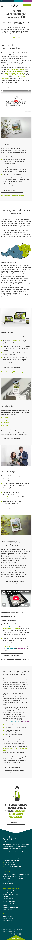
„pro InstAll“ (5, 78)
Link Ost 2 (21, 247)
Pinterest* (6, 422)
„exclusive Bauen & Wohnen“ (16, 69)
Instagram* (6, 420)
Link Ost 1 (27, 251)
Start (3, 22)
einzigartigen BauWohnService (16, 71)
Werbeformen (16, 340)
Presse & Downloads (8, 909)
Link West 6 (21, 255)
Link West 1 (9, 251)
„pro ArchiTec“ (20, 77)
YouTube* (6, 425)
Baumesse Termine (8, 883)
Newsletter (22, 880)
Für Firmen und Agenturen (14, 22)
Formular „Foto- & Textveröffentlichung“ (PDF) (15, 749)
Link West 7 (22, 251)
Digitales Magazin (7, 916)
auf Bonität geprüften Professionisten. (13, 75)
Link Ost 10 (22, 255)
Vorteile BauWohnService (9, 874)
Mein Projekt (27, 5)
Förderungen (6, 880)
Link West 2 (18, 253)
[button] (16, 38)
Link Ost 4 (19, 246)
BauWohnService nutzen (9, 876)
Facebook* (6, 417)
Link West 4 (19, 255)
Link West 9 (22, 258)
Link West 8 (22, 253)
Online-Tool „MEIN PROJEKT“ (13, 73)
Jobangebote (22, 876)
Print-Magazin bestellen (9, 918)
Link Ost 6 (18, 245)
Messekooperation (9, 497)
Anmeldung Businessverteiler (10, 907)
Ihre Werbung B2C (8, 898)
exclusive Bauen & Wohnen (11, 628)
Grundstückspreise (8, 881)
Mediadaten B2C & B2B (9, 902)
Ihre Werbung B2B (8, 900)
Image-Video (22, 881)
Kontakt (21, 878)
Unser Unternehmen (24, 874)
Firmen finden (6, 878)
